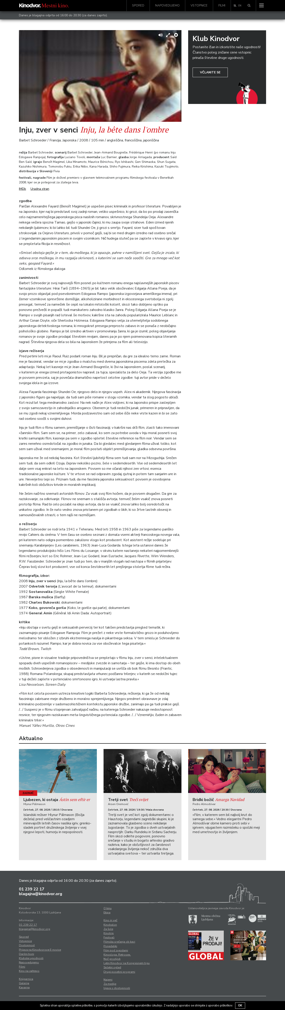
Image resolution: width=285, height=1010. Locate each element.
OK (240, 1006)
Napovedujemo (167, 5)
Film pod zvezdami (116, 950)
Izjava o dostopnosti (117, 988)
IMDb (22, 189)
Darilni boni (26, 954)
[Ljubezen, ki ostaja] (58, 771)
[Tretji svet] (142, 771)
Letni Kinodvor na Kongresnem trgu (127, 963)
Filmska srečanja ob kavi (119, 942)
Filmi (221, 5)
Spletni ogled (112, 967)
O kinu (108, 908)
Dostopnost (27, 945)
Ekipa (107, 913)
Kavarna (24, 987)
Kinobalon (110, 925)
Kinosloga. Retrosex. (117, 955)
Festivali (109, 937)
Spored (138, 5)
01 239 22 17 (31, 889)
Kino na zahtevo (29, 971)
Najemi (108, 980)
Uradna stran (40, 189)
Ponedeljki (110, 946)
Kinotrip (109, 933)
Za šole (108, 929)
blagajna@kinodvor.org (40, 893)
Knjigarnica (26, 979)
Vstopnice (199, 5)
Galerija (24, 983)
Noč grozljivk (112, 959)
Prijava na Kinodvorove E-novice (40, 950)
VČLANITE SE (210, 72)
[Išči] (249, 5)
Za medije (110, 984)
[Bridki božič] (227, 771)
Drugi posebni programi (119, 972)
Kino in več (110, 920)
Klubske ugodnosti (31, 958)
